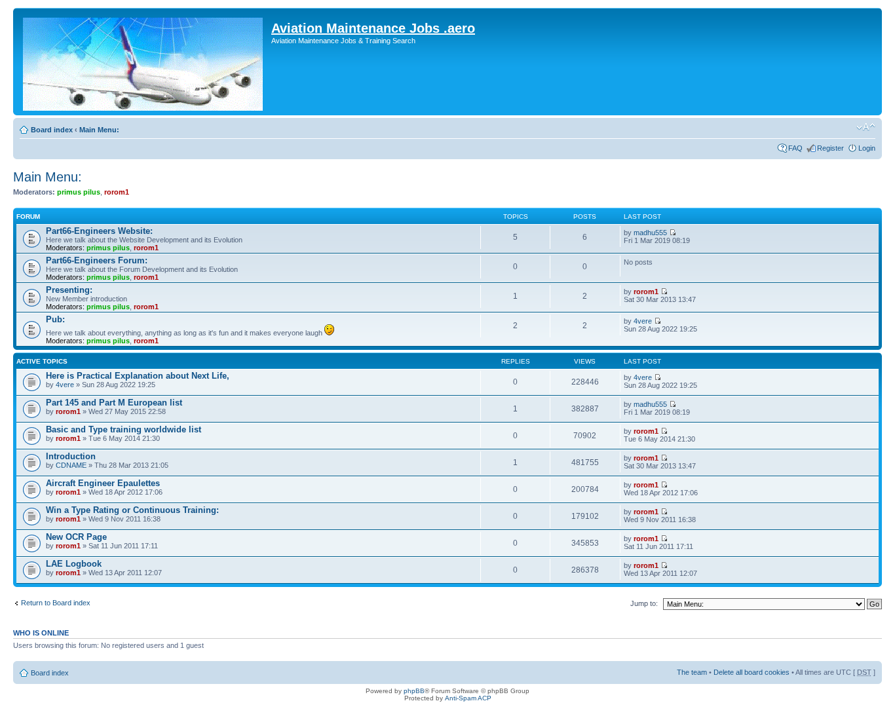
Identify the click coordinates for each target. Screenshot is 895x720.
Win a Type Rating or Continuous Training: (132, 510)
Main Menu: (99, 130)
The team (692, 672)
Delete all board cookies (752, 672)
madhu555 (650, 233)
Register (830, 148)
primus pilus (78, 192)
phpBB (414, 690)
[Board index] (143, 61)
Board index (52, 130)
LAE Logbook (74, 564)
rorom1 (116, 192)
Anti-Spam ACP (468, 698)
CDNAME (71, 465)
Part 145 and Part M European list (114, 402)
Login (866, 148)
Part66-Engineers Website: (99, 231)
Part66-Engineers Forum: (96, 260)
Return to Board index (55, 603)
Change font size (865, 127)
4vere (643, 321)
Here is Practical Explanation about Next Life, (137, 376)
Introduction (71, 456)
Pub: (55, 319)
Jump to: (644, 603)
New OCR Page (76, 537)
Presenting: (69, 290)
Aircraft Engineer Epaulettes (103, 483)
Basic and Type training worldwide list (123, 429)
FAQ (795, 148)
